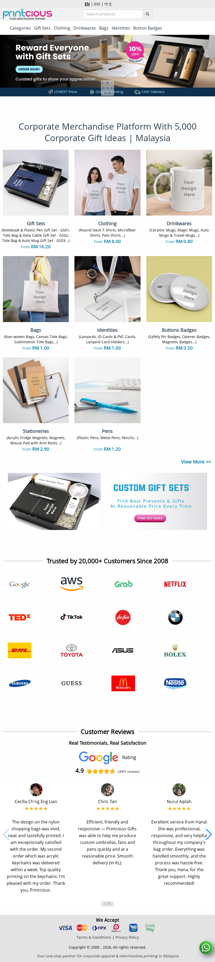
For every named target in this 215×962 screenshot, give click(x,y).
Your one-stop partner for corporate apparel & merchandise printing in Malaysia (108, 955)
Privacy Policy (127, 937)
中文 (108, 4)
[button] (103, 83)
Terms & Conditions (94, 937)
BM (97, 4)
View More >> (196, 461)
